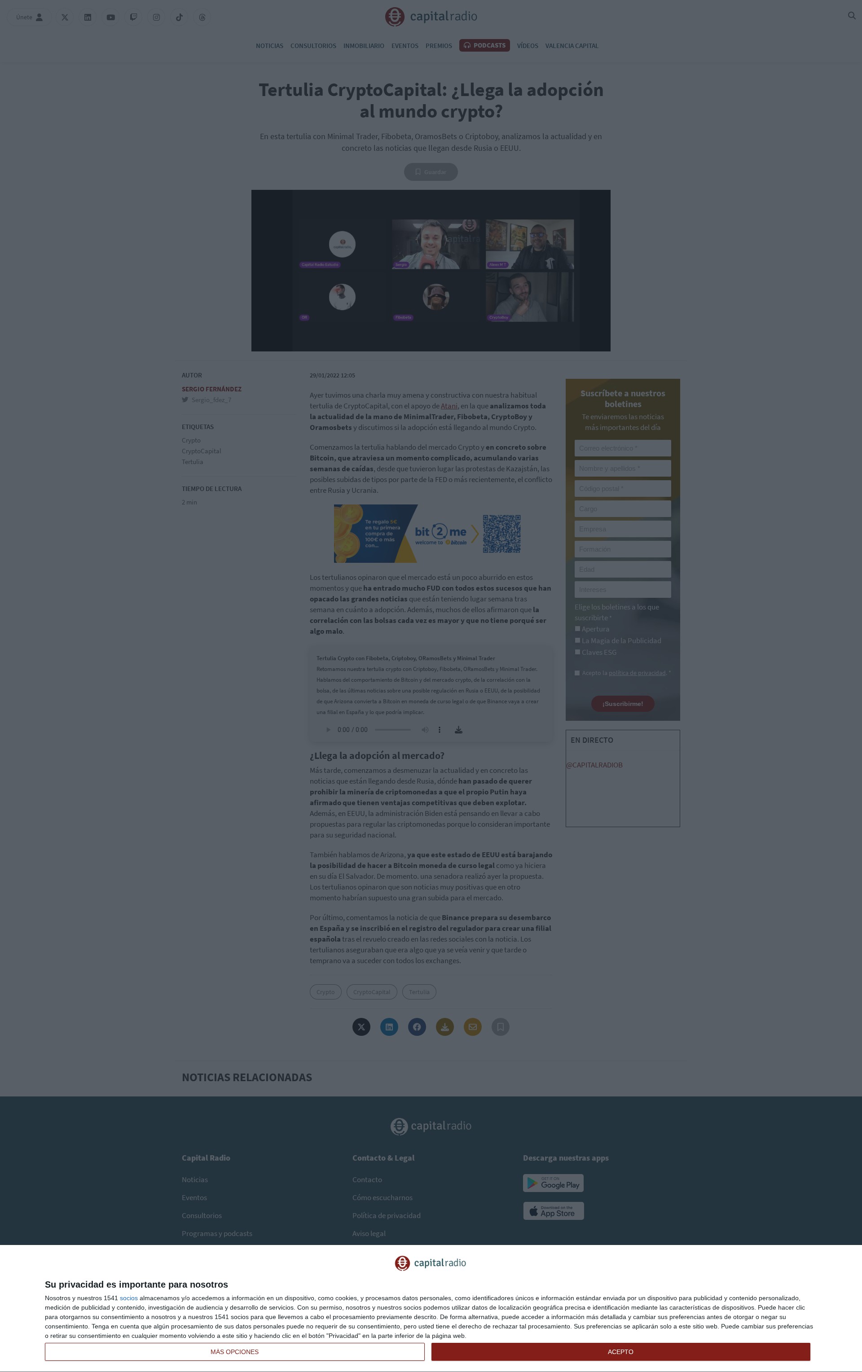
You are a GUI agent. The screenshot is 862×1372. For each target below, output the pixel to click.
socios (129, 1298)
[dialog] (431, 1308)
